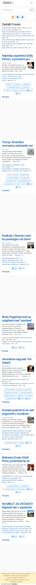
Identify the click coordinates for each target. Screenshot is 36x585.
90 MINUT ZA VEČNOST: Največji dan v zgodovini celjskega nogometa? (17, 507)
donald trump (25, 174)
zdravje (22, 90)
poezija (20, 395)
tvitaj (18, 93)
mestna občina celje (11, 392)
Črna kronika (10, 417)
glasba (9, 84)
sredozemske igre (13, 486)
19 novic (5, 97)
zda (10, 174)
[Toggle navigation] (31, 3)
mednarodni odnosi (24, 180)
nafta (15, 174)
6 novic (5, 351)
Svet (8, 149)
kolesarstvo (25, 486)
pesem (20, 389)
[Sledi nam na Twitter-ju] (22, 17)
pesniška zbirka (11, 398)
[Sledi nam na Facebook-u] (18, 17)
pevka (15, 90)
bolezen (7, 90)
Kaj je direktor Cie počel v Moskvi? (13, 47)
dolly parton (26, 84)
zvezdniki (17, 84)
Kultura (8, 366)
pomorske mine (9, 184)
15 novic (5, 495)
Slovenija (9, 243)
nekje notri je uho (10, 395)
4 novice (5, 449)
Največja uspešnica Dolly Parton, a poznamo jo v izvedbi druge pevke (17, 59)
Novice (3, 149)
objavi (30, 90)
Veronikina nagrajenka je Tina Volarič (13, 379)
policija (22, 442)
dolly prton (26, 87)
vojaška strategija (13, 177)
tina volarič (29, 395)
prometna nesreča (11, 442)
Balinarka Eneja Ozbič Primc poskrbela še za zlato (15, 461)
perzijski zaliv (25, 177)
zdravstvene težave (13, 87)
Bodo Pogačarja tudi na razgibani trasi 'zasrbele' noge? (17, 320)
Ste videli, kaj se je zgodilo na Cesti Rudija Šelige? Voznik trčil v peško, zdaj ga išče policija (18, 437)
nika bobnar (21, 489)
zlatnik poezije (10, 389)
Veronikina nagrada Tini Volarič (16, 360)
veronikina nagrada (25, 392)
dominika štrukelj (10, 489)
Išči (32, 10)
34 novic (6, 271)
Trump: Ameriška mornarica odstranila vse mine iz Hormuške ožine (17, 145)
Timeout (4, 63)
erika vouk (28, 389)
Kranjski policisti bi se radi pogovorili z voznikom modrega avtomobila (18, 413)
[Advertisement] (18, 120)
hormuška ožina (11, 180)
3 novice (5, 190)
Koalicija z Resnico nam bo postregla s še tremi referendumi (16, 239)
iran (18, 184)
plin (24, 184)
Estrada (9, 63)
